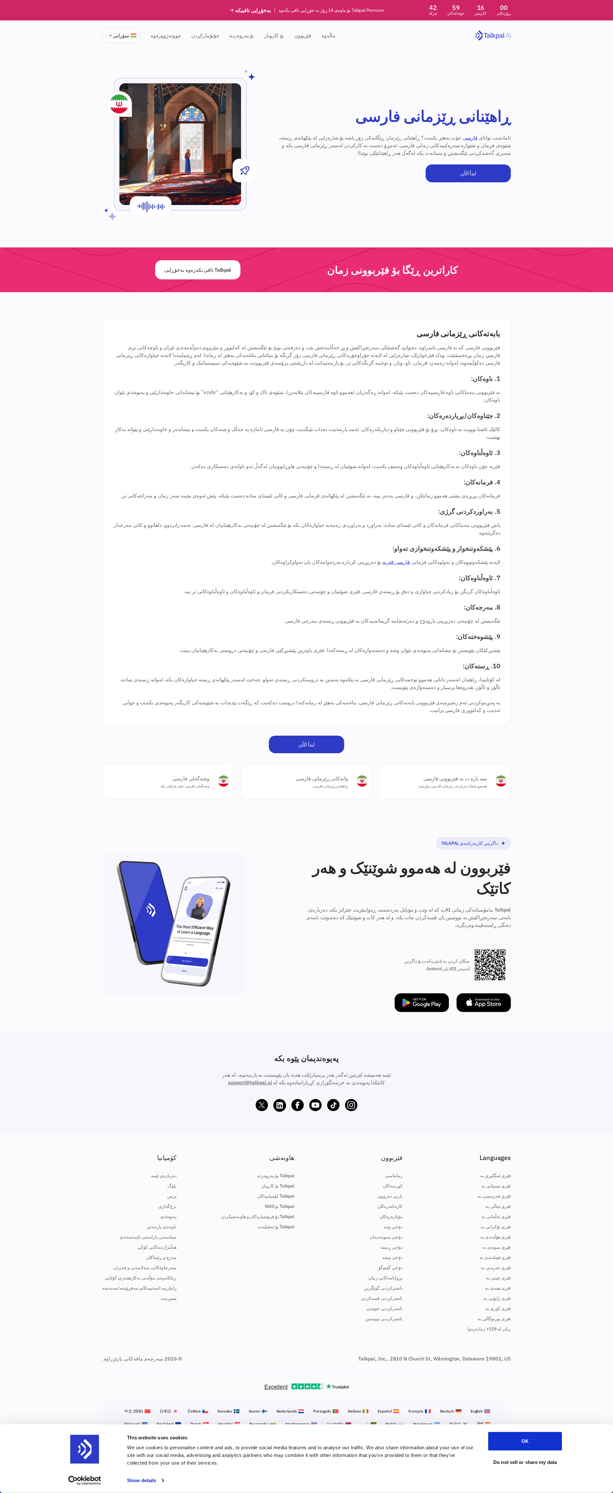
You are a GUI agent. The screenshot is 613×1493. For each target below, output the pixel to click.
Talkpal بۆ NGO (279, 1206)
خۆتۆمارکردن (205, 35)
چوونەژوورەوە (166, 35)
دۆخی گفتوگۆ (390, 1267)
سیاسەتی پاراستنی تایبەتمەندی (148, 1237)
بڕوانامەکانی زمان (385, 1278)
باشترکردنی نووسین (384, 1319)
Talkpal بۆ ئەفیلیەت (275, 1227)
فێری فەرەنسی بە (494, 1196)
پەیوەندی (168, 1216)
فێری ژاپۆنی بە (497, 1298)
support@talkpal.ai (250, 1082)
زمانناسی (394, 1175)
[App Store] (484, 1002)
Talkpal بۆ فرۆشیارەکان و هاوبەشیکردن (257, 1216)
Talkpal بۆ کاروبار (277, 1186)
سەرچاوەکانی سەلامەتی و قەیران (145, 1267)
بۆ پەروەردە (242, 35)
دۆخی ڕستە (391, 1247)
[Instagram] (351, 1105)
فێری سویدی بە (496, 1247)
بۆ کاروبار (274, 35)
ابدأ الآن (468, 173)
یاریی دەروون (390, 1196)
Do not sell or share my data (525, 1462)
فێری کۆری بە (498, 1308)
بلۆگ (172, 1186)
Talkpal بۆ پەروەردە (275, 1175)
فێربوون (302, 35)
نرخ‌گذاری (167, 1206)
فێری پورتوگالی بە (494, 1319)
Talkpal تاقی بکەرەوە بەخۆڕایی (197, 270)
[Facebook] (297, 1105)
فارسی (470, 137)
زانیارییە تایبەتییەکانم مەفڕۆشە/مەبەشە (139, 1288)
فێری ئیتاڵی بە (498, 1206)
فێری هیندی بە (498, 1288)
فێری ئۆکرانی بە (496, 1227)
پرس (172, 1196)
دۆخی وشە (392, 1257)
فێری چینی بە (498, 1278)
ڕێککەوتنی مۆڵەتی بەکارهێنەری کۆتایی (141, 1278)
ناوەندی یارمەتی (162, 1227)
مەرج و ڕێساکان (161, 1257)
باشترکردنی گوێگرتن (383, 1288)
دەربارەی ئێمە (164, 1175)
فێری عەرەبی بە (496, 1267)
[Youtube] (315, 1105)
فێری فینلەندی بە (495, 1257)
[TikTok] (333, 1105)
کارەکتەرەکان (390, 1206)
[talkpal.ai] (493, 35)
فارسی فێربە (396, 562)
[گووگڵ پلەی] (422, 1002)
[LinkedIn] (279, 1105)
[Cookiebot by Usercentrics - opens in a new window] (85, 1480)
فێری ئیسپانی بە (496, 1186)
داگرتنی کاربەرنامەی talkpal (469, 843)
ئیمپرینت (169, 1298)
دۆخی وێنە (393, 1227)
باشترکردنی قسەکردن (382, 1298)
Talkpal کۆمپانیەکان (275, 1196)
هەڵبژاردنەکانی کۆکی (157, 1247)
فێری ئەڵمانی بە (496, 1216)
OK (525, 1441)
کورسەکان (393, 1186)
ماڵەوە (329, 35)
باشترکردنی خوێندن (385, 1308)
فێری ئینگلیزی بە (495, 1175)
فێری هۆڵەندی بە (495, 1237)
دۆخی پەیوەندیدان (386, 1237)
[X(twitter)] (261, 1105)
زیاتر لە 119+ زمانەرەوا (489, 1329)
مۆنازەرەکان (391, 1216)
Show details (141, 1480)
